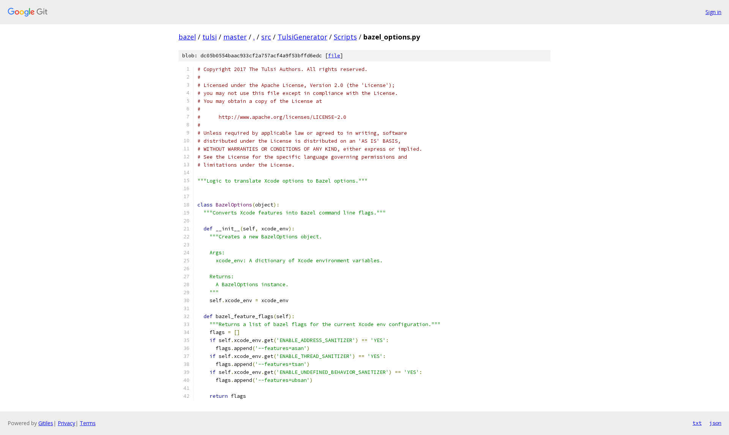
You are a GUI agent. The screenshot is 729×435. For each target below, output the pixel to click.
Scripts (345, 36)
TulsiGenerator (302, 36)
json (715, 422)
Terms (88, 423)
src (266, 36)
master (235, 36)
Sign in (713, 12)
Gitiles (45, 423)
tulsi (209, 36)
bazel (187, 36)
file (334, 55)
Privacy (66, 423)
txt (697, 422)
